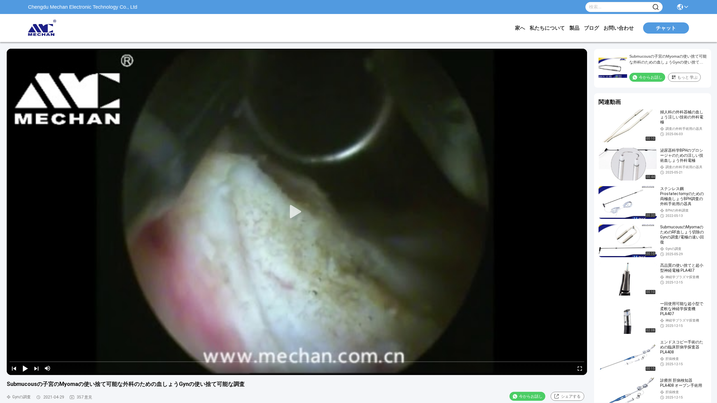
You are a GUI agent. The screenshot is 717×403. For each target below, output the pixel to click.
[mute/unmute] (47, 368)
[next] (36, 368)
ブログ (591, 28)
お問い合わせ (619, 28)
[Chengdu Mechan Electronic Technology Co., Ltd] (59, 28)
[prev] (14, 368)
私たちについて (547, 28)
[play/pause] (25, 368)
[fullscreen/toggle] (579, 368)
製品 (574, 28)
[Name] (655, 7)
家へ (520, 28)
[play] (297, 212)
